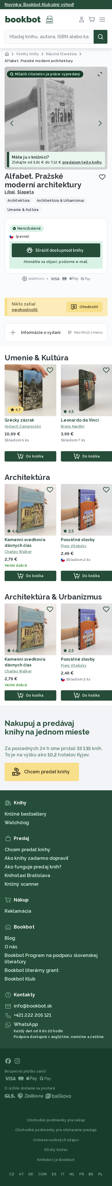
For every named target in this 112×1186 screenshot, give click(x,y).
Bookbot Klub (20, 979)
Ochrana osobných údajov (56, 1140)
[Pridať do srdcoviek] (102, 177)
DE (31, 1174)
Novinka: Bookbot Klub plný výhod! (39, 4)
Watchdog (17, 822)
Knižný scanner (22, 884)
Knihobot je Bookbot (56, 1160)
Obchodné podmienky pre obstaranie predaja (55, 1130)
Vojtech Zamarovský (23, 426)
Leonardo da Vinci (80, 420)
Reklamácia (18, 911)
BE (91, 1174)
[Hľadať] (100, 37)
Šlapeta (25, 192)
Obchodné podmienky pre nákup (56, 1120)
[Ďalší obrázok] (100, 123)
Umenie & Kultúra (36, 357)
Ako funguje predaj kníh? (33, 867)
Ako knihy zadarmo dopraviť (37, 858)
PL (100, 1174)
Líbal (10, 192)
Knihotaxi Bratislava (27, 875)
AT (21, 1174)
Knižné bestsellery (26, 814)
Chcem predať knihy (27, 849)
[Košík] (92, 19)
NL (72, 1174)
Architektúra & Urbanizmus (53, 597)
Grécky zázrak (19, 420)
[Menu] (102, 19)
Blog (10, 938)
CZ (12, 1174)
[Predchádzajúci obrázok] (12, 123)
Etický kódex (56, 1150)
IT (63, 1174)
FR (81, 1174)
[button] (56, 118)
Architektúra (27, 477)
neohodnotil (25, 309)
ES (54, 1174)
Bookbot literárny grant (32, 970)
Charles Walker (18, 552)
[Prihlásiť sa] (81, 19)
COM (42, 1174)
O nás (11, 946)
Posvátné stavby (78, 539)
